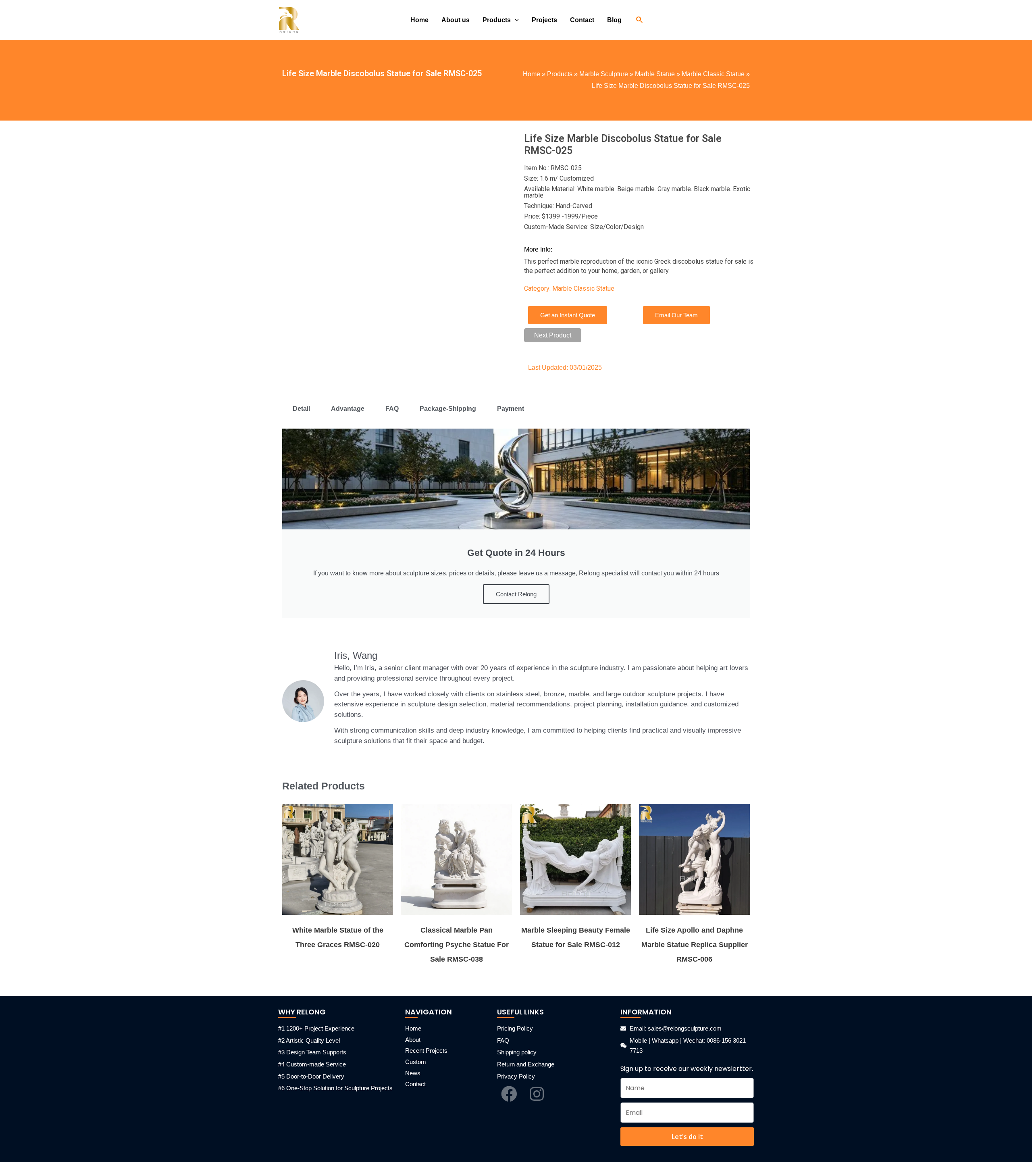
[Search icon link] (639, 20)
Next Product (552, 335)
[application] (515, 20)
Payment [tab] (510, 408)
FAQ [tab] (392, 408)
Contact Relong (516, 594)
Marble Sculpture (603, 74)
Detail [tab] (301, 408)
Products (559, 74)
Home (531, 74)
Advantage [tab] (347, 408)
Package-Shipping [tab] (448, 408)
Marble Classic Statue (713, 74)
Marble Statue (655, 74)
